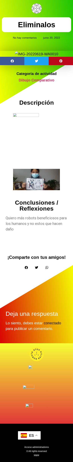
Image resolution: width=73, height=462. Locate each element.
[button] (12, 61)
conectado (52, 323)
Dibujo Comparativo (36, 80)
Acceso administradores (36, 447)
